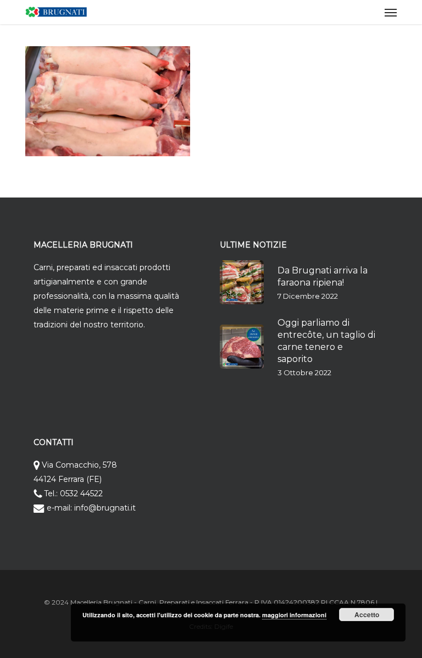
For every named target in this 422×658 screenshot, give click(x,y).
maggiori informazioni (294, 615)
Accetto (366, 614)
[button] (391, 12)
